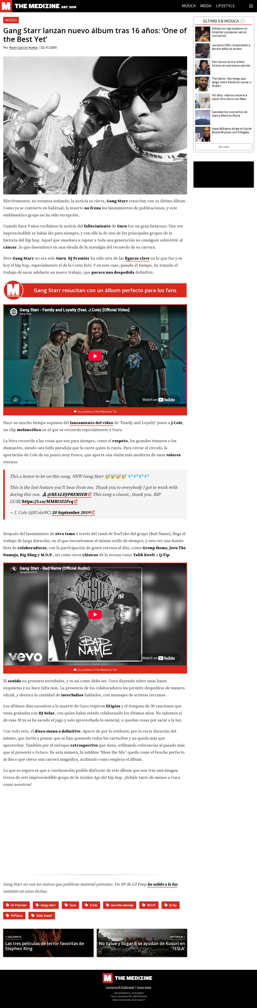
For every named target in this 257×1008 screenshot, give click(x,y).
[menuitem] (188, 6)
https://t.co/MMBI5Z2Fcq (47, 501)
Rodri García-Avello (23, 47)
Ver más (223, 146)
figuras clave (137, 258)
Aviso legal (144, 987)
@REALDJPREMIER (67, 494)
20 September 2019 (71, 512)
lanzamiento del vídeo (91, 422)
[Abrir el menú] (251, 6)
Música (11, 20)
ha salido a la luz (162, 884)
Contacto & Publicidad (120, 987)
